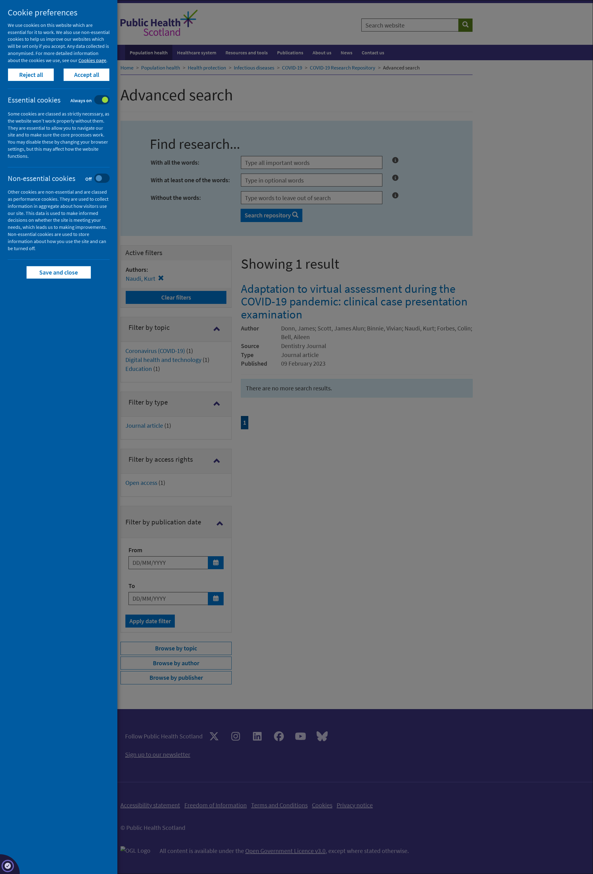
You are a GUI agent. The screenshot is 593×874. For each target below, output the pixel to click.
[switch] (63, 101)
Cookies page (92, 60)
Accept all (86, 74)
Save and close (59, 272)
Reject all (31, 74)
